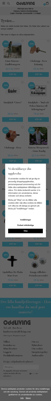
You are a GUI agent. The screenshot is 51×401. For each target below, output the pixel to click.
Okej (25, 231)
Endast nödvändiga (25, 225)
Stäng (28, 398)
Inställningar (25, 220)
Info (22, 398)
